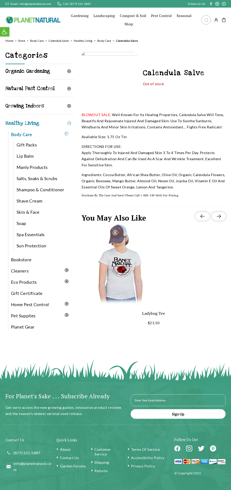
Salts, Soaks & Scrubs (37, 178)
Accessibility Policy (148, 457)
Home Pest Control (30, 304)
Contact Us (69, 457)
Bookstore (21, 259)
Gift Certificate (26, 293)
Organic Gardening (27, 71)
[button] (206, 19)
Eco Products (24, 282)
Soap (21, 223)
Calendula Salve (59, 40)
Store (21, 40)
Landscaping (104, 15)
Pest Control (161, 15)
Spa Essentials (31, 234)
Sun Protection (31, 245)
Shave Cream (29, 200)
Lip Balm (25, 156)
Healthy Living (83, 40)
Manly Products (32, 167)
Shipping (101, 462)
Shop (129, 24)
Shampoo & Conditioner (40, 189)
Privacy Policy (143, 466)
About (65, 449)
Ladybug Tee (153, 313)
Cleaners (20, 270)
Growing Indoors (24, 106)
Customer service (102, 451)
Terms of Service (145, 449)
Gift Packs (27, 144)
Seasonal (184, 15)
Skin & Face (28, 212)
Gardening (80, 15)
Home (9, 40)
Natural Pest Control (30, 88)
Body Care (37, 40)
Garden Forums (73, 466)
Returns (101, 470)
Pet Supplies (23, 315)
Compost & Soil (133, 15)
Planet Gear (22, 326)
